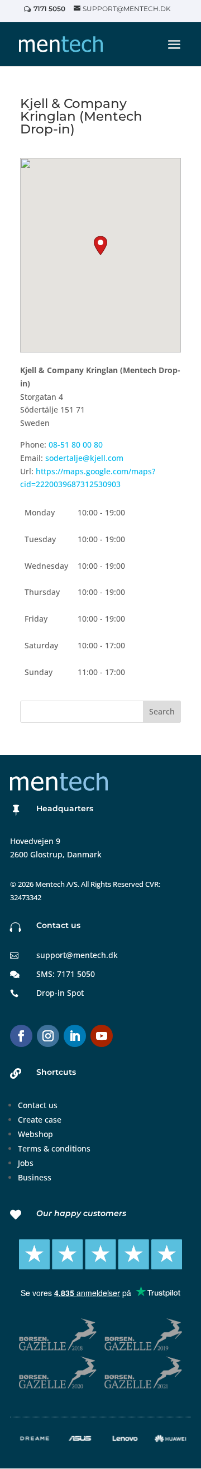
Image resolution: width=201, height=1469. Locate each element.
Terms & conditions (54, 1148)
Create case (39, 1119)
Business (34, 1177)
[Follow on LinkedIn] (75, 1036)
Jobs (26, 1163)
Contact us (38, 1105)
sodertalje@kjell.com (84, 458)
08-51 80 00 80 (76, 444)
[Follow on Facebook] (21, 1036)
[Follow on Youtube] (101, 1036)
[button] (100, 245)
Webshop (35, 1134)
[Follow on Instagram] (48, 1036)
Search (162, 711)
